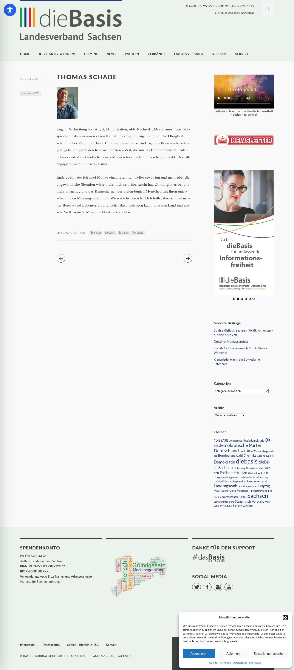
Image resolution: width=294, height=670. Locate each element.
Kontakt (111, 645)
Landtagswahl (226, 486)
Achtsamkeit (236, 440)
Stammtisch (243, 501)
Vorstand (137, 232)
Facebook (211, 585)
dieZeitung (239, 468)
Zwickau (248, 506)
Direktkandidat (254, 468)
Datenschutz (240, 662)
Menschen (243, 490)
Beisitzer (95, 232)
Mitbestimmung (258, 490)
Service (242, 54)
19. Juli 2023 (29, 79)
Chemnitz (250, 455)
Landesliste (220, 481)
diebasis (219, 54)
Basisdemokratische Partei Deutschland (243, 445)
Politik (242, 497)
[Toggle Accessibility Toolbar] (10, 10)
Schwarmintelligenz (224, 502)
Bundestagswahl (230, 455)
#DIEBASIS (221, 440)
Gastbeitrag (254, 473)
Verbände (157, 54)
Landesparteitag (237, 481)
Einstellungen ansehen (269, 653)
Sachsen (123, 232)
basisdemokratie (254, 440)
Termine (91, 54)
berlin (243, 451)
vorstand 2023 (30, 93)
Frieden (240, 473)
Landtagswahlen (248, 486)
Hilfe (259, 477)
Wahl (267, 502)
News (111, 54)
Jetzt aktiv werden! (57, 54)
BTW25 (252, 451)
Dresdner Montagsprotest (231, 341)
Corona (261, 455)
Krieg (265, 477)
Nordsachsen (230, 497)
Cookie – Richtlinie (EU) (82, 645)
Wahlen (132, 54)
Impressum (255, 662)
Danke (270, 456)
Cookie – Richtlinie (220, 662)
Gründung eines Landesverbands (238, 477)
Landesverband (188, 54)
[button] (285, 617)
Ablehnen (233, 653)
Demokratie (224, 462)
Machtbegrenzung (225, 490)
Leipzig (264, 486)
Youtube (227, 506)
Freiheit (226, 473)
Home (25, 54)
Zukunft (237, 506)
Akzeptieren (198, 653)
